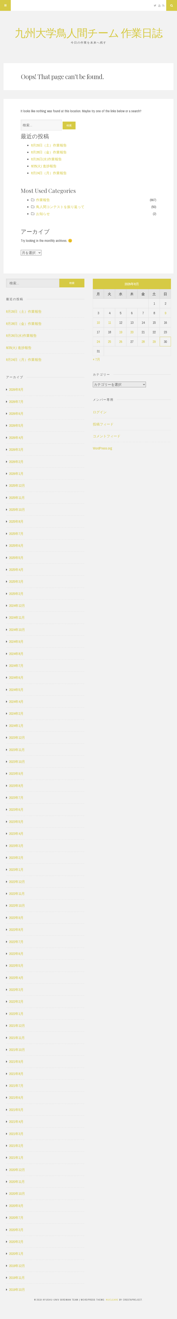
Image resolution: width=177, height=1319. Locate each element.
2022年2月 (16, 1001)
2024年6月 (16, 677)
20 (131, 332)
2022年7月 (16, 941)
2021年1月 (16, 1157)
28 (143, 341)
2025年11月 (17, 497)
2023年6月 (16, 809)
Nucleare (112, 1299)
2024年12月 (17, 605)
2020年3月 (16, 1229)
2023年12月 (17, 737)
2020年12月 (17, 1169)
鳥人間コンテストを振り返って (60, 206)
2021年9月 (16, 1061)
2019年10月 (17, 1289)
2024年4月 (16, 701)
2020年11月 (17, 1181)
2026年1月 (16, 473)
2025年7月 (16, 533)
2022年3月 (16, 989)
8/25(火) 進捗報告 (44, 166)
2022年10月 (17, 905)
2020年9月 (16, 1205)
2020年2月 (16, 1241)
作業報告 (43, 199)
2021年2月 (16, 1145)
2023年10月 (17, 761)
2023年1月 (16, 869)
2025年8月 (16, 521)
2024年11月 (17, 617)
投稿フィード (103, 424)
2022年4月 (16, 977)
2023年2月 (16, 857)
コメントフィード (106, 436)
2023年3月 (16, 845)
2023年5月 (16, 821)
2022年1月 (16, 1013)
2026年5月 (16, 425)
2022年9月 (16, 917)
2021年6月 (16, 1097)
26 (120, 341)
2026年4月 (16, 437)
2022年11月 (17, 893)
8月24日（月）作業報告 (49, 173)
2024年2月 (16, 713)
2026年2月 (16, 461)
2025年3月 (16, 581)
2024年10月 (17, 629)
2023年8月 (16, 785)
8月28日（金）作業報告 (49, 152)
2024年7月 (16, 665)
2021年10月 (17, 1049)
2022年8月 (16, 929)
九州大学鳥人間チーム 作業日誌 (88, 32)
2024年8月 (16, 653)
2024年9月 (16, 641)
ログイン (100, 412)
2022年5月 (16, 965)
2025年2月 (16, 593)
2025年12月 (17, 485)
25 (109, 341)
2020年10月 (17, 1193)
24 (98, 341)
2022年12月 (17, 881)
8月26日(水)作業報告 (46, 159)
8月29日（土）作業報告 (49, 145)
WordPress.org (102, 448)
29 (154, 341)
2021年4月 (16, 1121)
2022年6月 (16, 953)
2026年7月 (16, 401)
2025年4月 (16, 569)
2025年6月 (16, 545)
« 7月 (96, 359)
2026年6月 (16, 413)
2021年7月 (16, 1085)
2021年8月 (16, 1073)
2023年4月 (16, 833)
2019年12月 (17, 1265)
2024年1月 (16, 725)
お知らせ (43, 213)
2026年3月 (16, 449)
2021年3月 (16, 1133)
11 (109, 322)
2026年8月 (16, 389)
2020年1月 (16, 1253)
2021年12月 (17, 1025)
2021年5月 (16, 1109)
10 (98, 322)
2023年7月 (16, 797)
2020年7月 (16, 1217)
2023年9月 (16, 773)
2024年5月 (16, 689)
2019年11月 (17, 1277)
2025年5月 (16, 557)
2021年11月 (17, 1037)
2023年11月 (17, 749)
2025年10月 (17, 509)
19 (120, 332)
